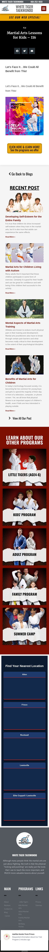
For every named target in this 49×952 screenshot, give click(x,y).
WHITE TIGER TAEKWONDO (24, 8)
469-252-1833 (36, 1)
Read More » (10, 237)
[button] (43, 8)
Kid (24, 28)
